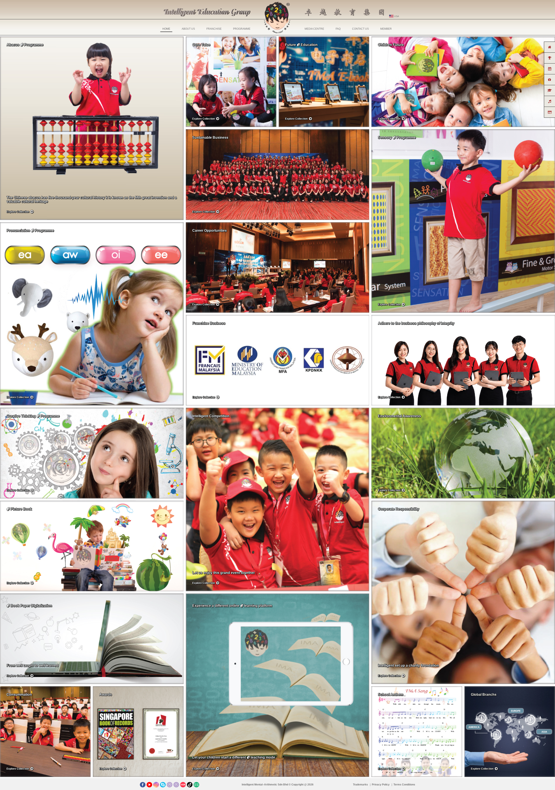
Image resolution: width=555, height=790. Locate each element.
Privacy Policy (381, 784)
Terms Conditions (404, 784)
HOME (166, 28)
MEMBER (386, 28)
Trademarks (361, 784)
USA (396, 16)
